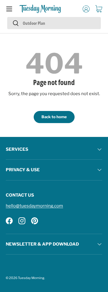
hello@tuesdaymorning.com (34, 205)
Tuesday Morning (31, 278)
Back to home (54, 116)
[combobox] (54, 23)
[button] (98, 9)
